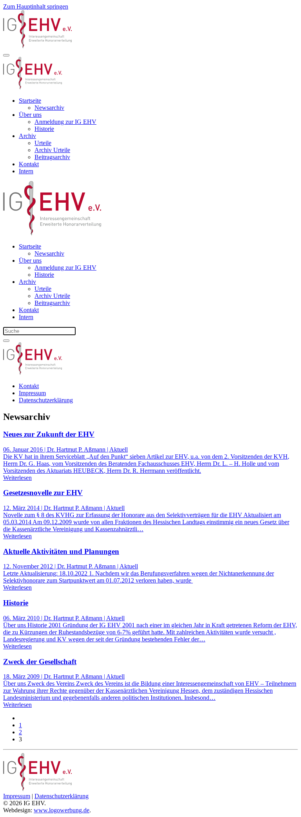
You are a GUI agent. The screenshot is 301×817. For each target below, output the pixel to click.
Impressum (32, 393)
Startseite (30, 100)
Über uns (30, 114)
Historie (44, 128)
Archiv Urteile (52, 150)
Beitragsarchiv (52, 157)
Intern (26, 171)
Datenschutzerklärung (46, 400)
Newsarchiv (49, 107)
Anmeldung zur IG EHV (65, 121)
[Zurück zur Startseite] (37, 46)
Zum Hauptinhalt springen (35, 6)
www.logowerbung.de (61, 810)
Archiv (27, 136)
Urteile (42, 143)
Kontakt (29, 164)
